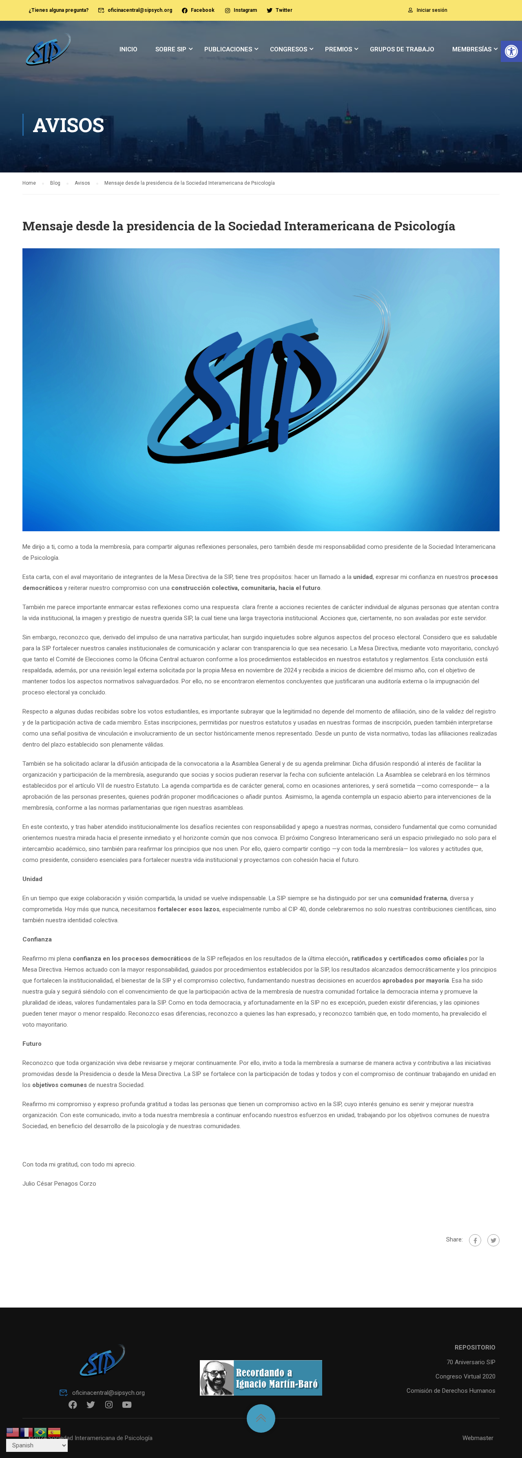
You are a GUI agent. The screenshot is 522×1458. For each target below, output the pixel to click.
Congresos (288, 49)
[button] (511, 51)
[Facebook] (475, 1240)
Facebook (203, 10)
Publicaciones (228, 49)
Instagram (245, 10)
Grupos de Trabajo (402, 49)
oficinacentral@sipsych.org (140, 10)
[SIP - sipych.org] (47, 53)
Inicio (128, 49)
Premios (338, 49)
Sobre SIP (170, 49)
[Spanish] (55, 1432)
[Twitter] (493, 1240)
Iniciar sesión (432, 10)
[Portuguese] (41, 1432)
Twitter (284, 10)
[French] (27, 1432)
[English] (13, 1432)
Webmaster (477, 1438)
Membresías (471, 49)
